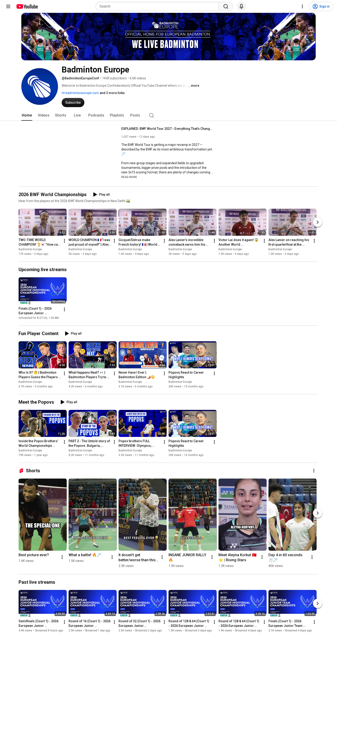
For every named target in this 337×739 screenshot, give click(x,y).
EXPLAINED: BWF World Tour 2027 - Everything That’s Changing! (167, 129)
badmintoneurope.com (82, 93)
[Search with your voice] (241, 6)
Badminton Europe (30, 249)
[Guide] (8, 6)
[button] (129, 177)
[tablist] (168, 115)
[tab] (26, 115)
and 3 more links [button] (112, 93)
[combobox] (158, 6)
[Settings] (302, 6)
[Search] (225, 6)
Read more (129, 177)
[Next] (317, 222)
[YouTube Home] (27, 6)
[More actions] (64, 240)
